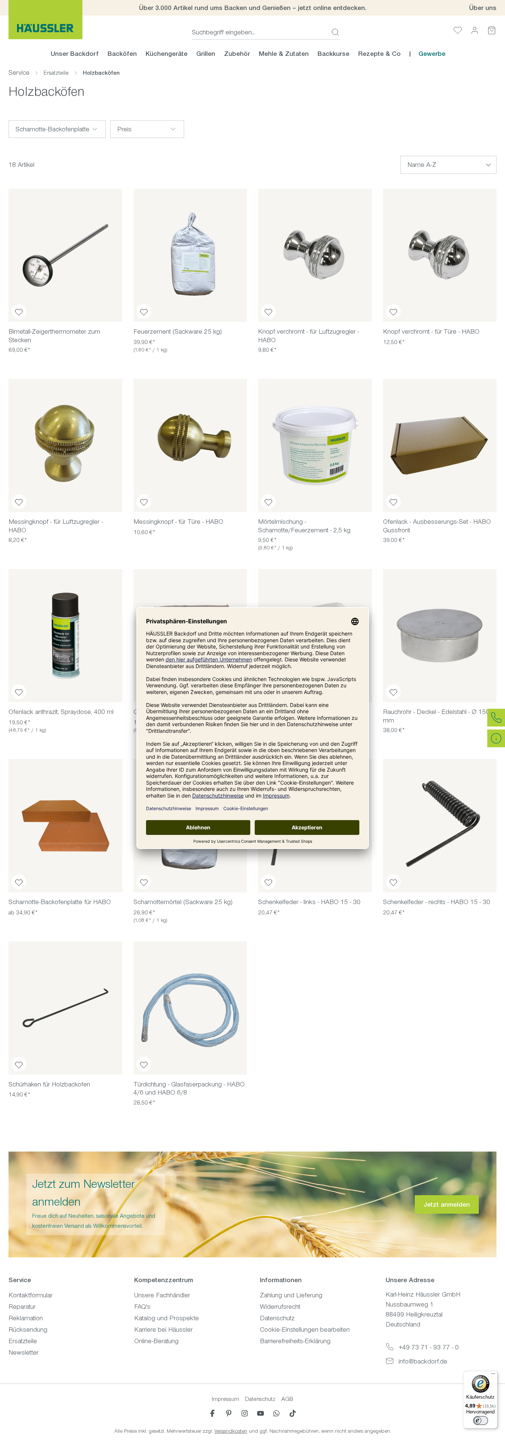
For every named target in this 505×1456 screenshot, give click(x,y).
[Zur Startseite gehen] (45, 19)
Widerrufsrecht (280, 1306)
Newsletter (23, 1352)
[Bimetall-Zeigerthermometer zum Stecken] (65, 255)
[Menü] (493, 1375)
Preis (124, 129)
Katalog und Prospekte (166, 1318)
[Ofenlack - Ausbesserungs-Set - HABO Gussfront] (440, 445)
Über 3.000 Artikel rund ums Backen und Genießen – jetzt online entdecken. (252, 7)
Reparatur (22, 1306)
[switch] (480, 1420)
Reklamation (26, 1318)
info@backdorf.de (423, 1361)
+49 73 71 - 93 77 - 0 (429, 1347)
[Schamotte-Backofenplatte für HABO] (65, 825)
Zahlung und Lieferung (291, 1295)
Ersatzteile (23, 1341)
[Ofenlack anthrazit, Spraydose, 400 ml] (65, 635)
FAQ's (142, 1306)
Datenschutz (277, 1318)
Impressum (225, 1399)
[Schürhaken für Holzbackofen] (65, 1008)
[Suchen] (333, 32)
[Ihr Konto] (474, 30)
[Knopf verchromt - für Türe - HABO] (440, 255)
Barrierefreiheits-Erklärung (295, 1341)
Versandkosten (230, 1431)
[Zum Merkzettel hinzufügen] (18, 311)
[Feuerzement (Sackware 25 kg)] (190, 255)
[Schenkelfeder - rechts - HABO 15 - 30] (440, 825)
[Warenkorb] (491, 30)
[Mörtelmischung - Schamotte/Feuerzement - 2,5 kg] (315, 445)
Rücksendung (28, 1329)
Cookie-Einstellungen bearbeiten (305, 1329)
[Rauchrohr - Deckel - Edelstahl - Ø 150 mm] (440, 635)
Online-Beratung (156, 1341)
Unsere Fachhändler (162, 1295)
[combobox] (259, 32)
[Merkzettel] (457, 30)
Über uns (482, 7)
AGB (287, 1399)
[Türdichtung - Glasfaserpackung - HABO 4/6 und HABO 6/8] (190, 1008)
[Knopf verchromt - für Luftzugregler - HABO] (315, 255)
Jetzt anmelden (447, 1204)
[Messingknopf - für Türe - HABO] (190, 445)
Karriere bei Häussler (163, 1329)
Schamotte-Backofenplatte (52, 129)
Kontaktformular (30, 1295)
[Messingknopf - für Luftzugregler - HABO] (65, 445)
